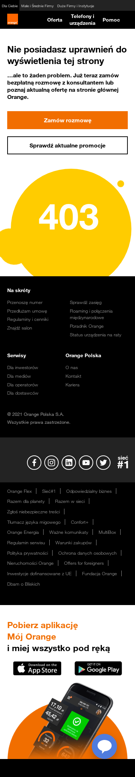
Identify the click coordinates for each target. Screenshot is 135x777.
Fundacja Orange (99, 573)
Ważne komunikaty (68, 532)
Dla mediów (19, 376)
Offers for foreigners (84, 563)
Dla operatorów (22, 384)
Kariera (73, 384)
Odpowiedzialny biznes (89, 491)
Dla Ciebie (10, 6)
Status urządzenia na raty (95, 334)
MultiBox (107, 532)
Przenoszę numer (24, 302)
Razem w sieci (70, 501)
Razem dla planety (26, 501)
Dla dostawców (23, 393)
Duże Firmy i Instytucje (75, 6)
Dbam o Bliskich (23, 584)
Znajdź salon (19, 328)
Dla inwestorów (22, 367)
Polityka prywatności (27, 553)
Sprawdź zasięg (86, 302)
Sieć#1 (49, 491)
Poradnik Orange (87, 326)
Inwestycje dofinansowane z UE (39, 573)
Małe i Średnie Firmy (37, 6)
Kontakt (73, 376)
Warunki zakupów (73, 542)
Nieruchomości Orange (30, 563)
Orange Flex (19, 491)
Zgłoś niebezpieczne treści (33, 511)
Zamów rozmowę (67, 120)
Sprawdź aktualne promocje (67, 145)
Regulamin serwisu (26, 542)
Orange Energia (23, 532)
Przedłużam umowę (27, 311)
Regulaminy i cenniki (27, 319)
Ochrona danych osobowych (87, 553)
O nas (72, 367)
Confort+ (80, 522)
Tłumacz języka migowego (33, 522)
